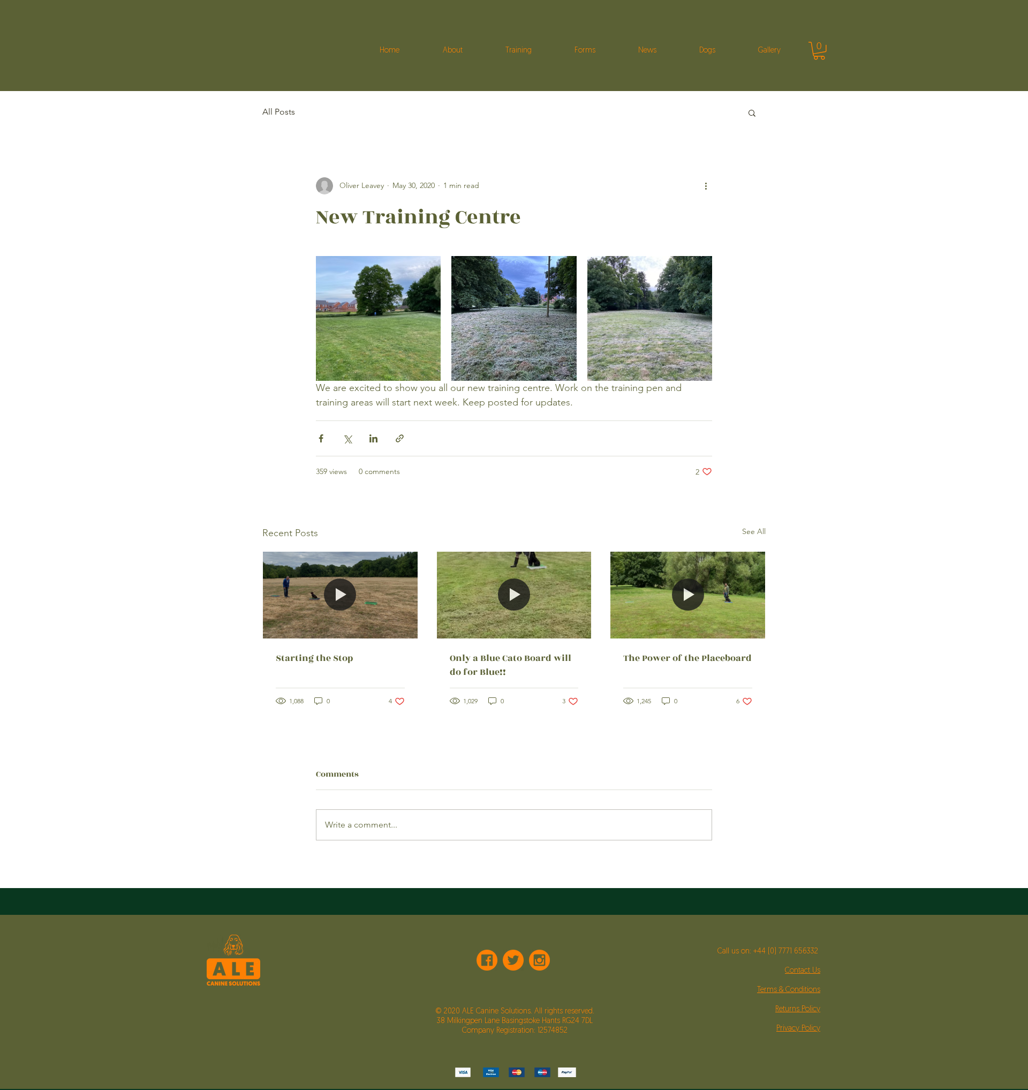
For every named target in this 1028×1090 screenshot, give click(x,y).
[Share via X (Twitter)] (347, 438)
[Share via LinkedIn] (373, 438)
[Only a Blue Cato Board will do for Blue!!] (514, 595)
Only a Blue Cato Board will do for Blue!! (510, 665)
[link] (819, 51)
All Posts (278, 112)
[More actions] (705, 185)
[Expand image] (378, 318)
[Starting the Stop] (340, 595)
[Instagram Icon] (539, 960)
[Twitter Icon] (513, 960)
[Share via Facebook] (321, 438)
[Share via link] (400, 438)
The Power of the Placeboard (687, 658)
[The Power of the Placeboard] (687, 595)
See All (754, 531)
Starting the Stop (314, 658)
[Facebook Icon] (487, 960)
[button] (752, 112)
